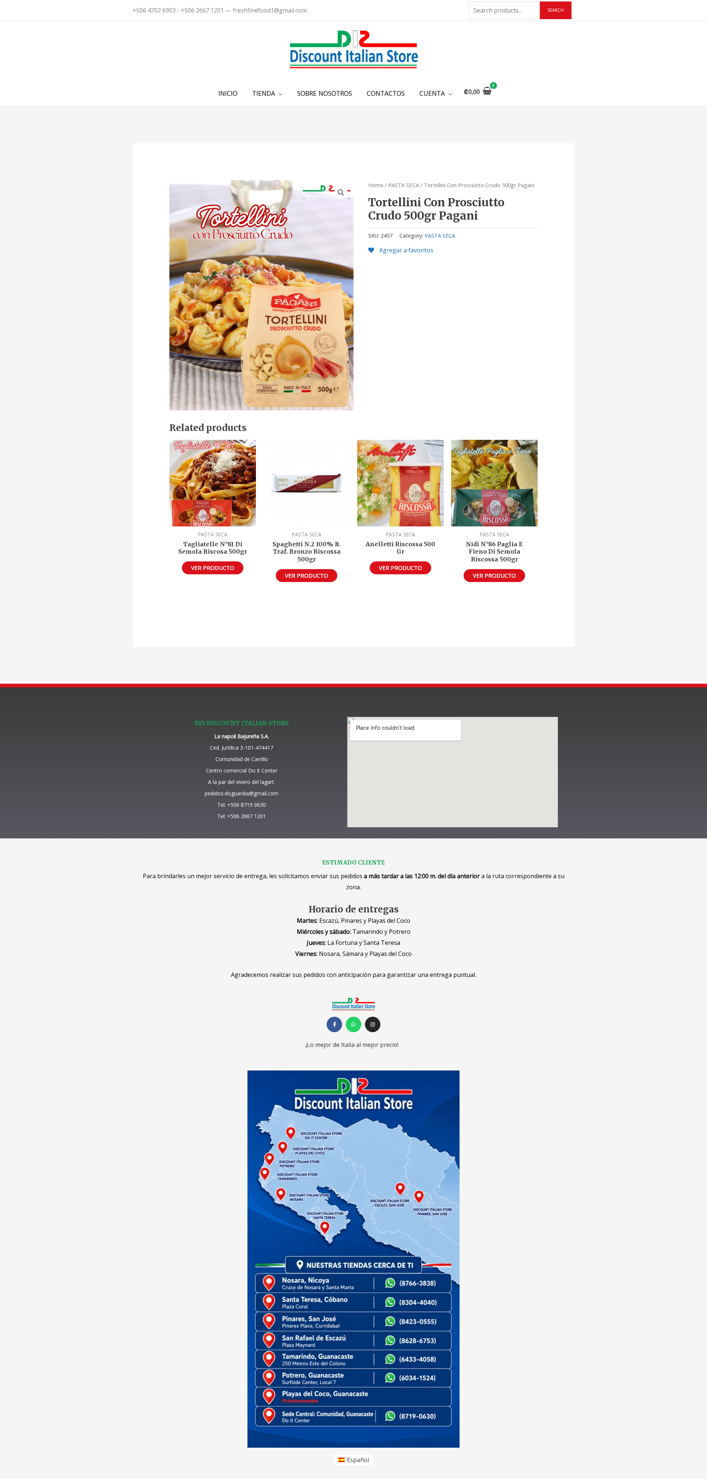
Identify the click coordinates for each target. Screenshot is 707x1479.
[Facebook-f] (334, 1024)
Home (375, 185)
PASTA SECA (403, 185)
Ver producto (212, 567)
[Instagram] (372, 1024)
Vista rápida (212, 520)
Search (556, 10)
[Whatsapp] (353, 1024)
